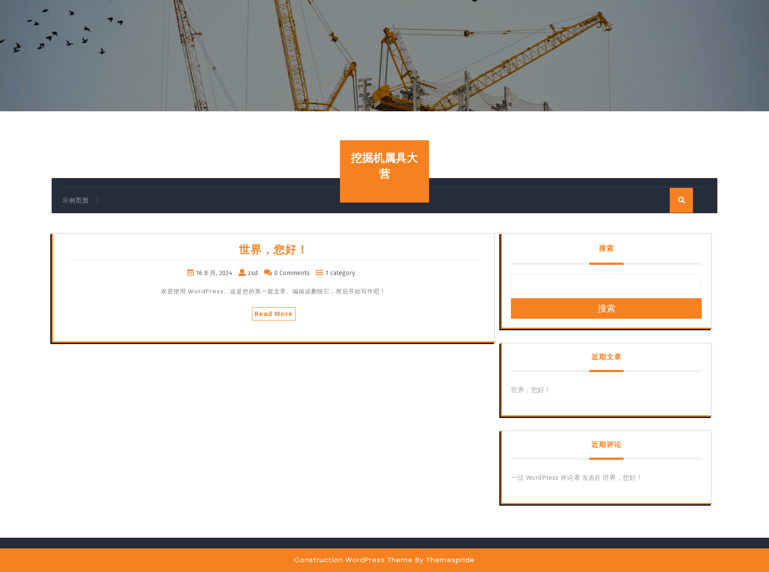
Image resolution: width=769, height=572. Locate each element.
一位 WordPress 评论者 (545, 478)
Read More (274, 314)
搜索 (606, 248)
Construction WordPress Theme (353, 559)
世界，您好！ (273, 249)
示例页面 (75, 200)
